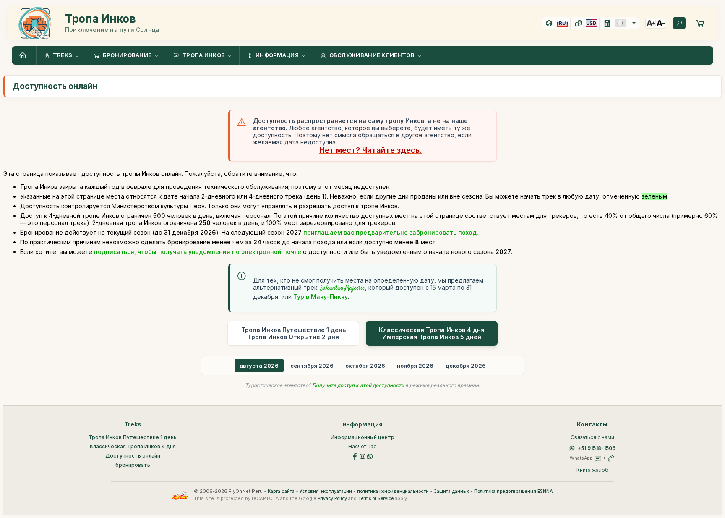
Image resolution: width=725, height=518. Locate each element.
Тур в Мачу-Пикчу (320, 296)
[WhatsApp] (370, 456)
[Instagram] (362, 456)
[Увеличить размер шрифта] (651, 23)
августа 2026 (259, 365)
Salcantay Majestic (342, 288)
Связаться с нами (592, 437)
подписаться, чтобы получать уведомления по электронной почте (197, 251)
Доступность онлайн (132, 456)
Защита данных (451, 491)
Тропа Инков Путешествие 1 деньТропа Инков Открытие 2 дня (293, 333)
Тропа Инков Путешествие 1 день (133, 437)
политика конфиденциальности (393, 491)
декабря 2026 (465, 365)
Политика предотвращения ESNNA (513, 491)
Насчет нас (362, 446)
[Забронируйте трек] (700, 23)
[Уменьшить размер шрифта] (661, 23)
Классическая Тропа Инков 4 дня (133, 446)
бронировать (132, 465)
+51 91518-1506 (596, 448)
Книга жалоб (592, 470)
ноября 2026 (415, 365)
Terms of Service (376, 498)
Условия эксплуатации (326, 491)
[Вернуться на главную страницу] (24, 55)
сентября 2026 (312, 365)
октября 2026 (365, 365)
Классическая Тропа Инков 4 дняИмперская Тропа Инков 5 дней (432, 333)
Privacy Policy (332, 498)
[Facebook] (355, 456)
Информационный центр (362, 437)
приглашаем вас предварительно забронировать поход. (390, 232)
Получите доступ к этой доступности (358, 385)
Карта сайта (281, 491)
